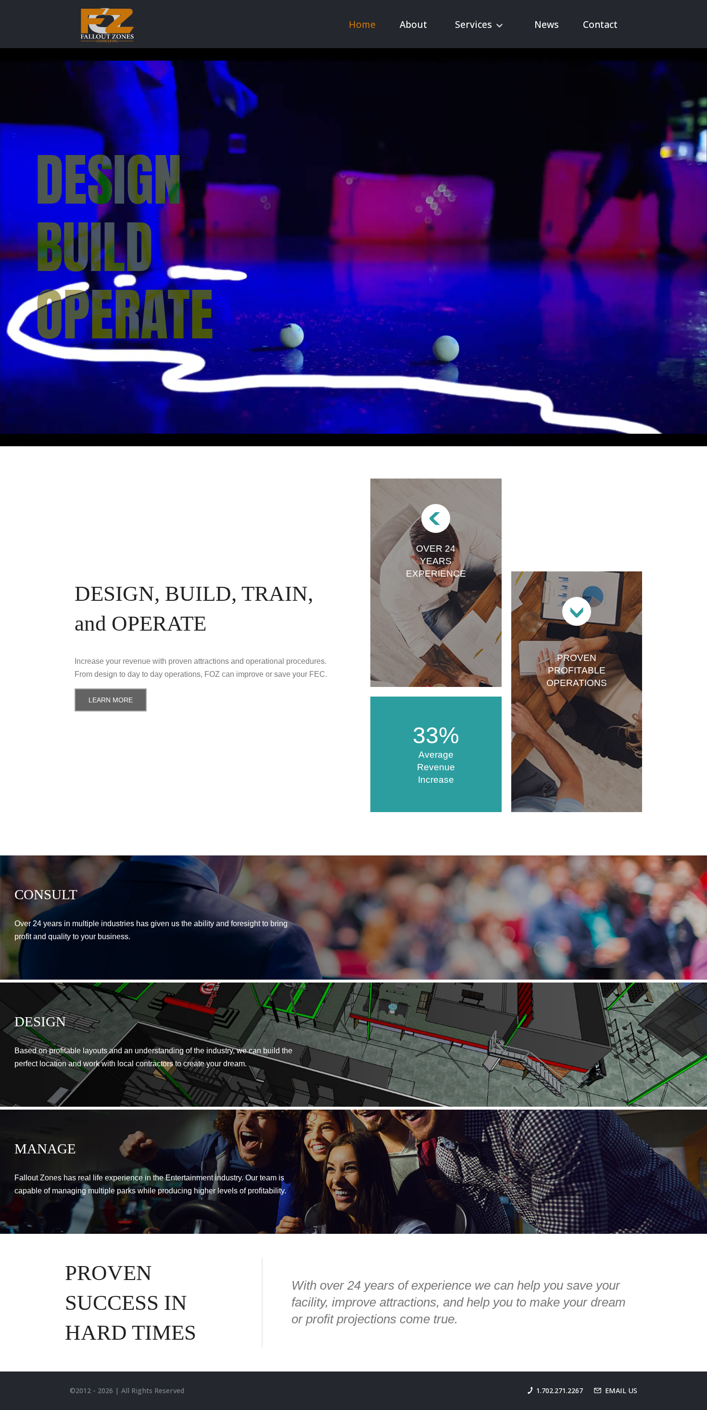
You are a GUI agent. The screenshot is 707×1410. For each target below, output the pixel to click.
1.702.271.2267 (559, 1390)
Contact (600, 24)
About (413, 24)
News (546, 24)
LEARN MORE (110, 700)
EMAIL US (621, 1390)
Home (362, 24)
